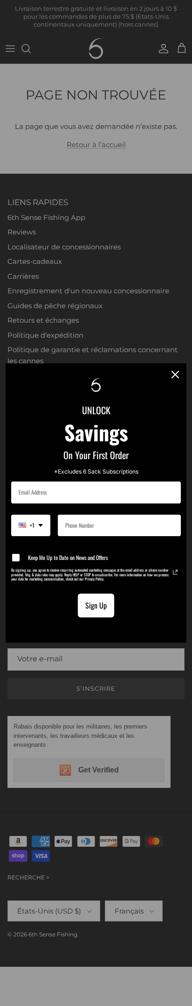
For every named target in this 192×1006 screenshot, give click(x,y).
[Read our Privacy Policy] (175, 572)
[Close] (175, 374)
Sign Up (96, 605)
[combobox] (30, 525)
